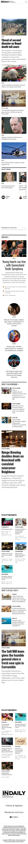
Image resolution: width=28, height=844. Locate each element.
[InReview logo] (14, 817)
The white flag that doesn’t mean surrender (14, 292)
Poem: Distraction (10, 295)
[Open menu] (26, 1)
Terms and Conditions (10, 841)
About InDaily (19, 841)
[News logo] (14, 806)
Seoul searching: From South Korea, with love (15, 287)
